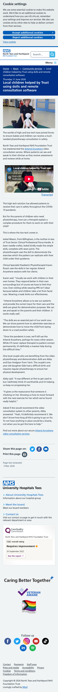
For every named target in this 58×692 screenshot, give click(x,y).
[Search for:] (40, 54)
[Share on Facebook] (39, 448)
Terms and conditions (24, 671)
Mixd (25, 687)
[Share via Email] (46, 448)
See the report (14, 556)
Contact (7, 664)
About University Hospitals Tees (24, 494)
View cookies (9, 42)
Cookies (7, 671)
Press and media (11, 667)
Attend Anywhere (34, 148)
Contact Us (12, 514)
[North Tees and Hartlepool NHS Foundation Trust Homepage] (16, 52)
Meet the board (15, 504)
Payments (19, 664)
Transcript (47, 194)
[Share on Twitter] (32, 448)
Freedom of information (15, 674)
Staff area (32, 664)
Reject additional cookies (28, 37)
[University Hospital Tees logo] (22, 485)
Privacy (40, 667)
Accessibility (28, 667)
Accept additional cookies (27, 32)
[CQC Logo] (14, 533)
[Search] (52, 54)
